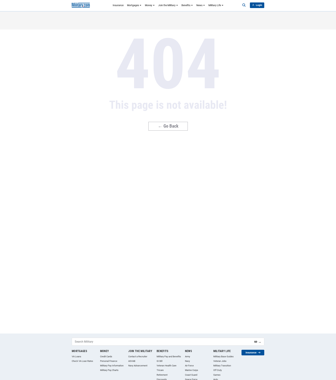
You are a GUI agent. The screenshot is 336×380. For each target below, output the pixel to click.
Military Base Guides (223, 356)
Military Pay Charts (109, 370)
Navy (187, 361)
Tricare (160, 370)
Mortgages (133, 5)
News (199, 5)
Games (216, 375)
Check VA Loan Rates (82, 361)
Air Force (189, 365)
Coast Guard (191, 375)
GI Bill (159, 361)
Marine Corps (191, 370)
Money (148, 5)
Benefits (185, 5)
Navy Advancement (137, 365)
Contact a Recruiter (137, 356)
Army (187, 356)
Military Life (214, 5)
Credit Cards (106, 356)
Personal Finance (108, 361)
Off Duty (217, 370)
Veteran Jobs (219, 361)
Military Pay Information (112, 365)
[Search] (243, 5)
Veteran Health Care (166, 365)
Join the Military (167, 5)
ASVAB (131, 361)
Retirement (162, 375)
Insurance (118, 5)
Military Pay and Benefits (169, 356)
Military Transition (222, 365)
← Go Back (168, 126)
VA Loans (76, 356)
